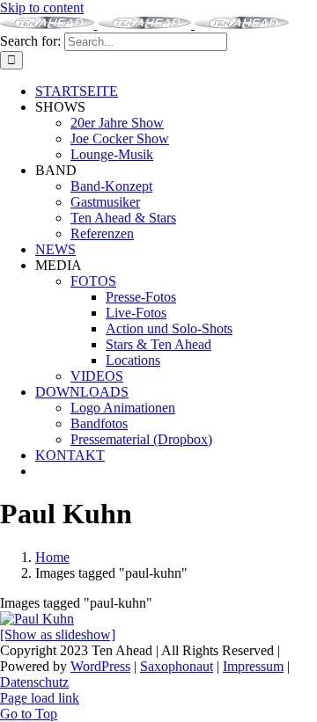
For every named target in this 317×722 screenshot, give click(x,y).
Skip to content (42, 7)
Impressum (253, 666)
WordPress (100, 666)
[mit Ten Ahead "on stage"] (37, 618)
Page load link (39, 697)
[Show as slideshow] (57, 634)
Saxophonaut (176, 666)
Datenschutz (34, 682)
